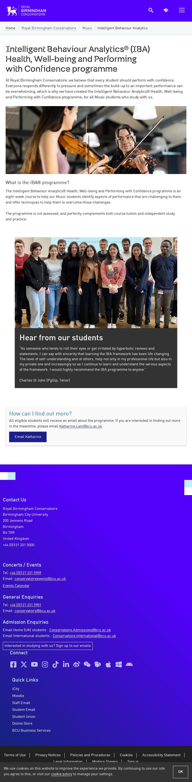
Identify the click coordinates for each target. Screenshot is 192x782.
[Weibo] (76, 664)
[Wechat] (87, 664)
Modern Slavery (105, 762)
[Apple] (108, 664)
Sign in (133, 762)
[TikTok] (55, 664)
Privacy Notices (48, 755)
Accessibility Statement (161, 755)
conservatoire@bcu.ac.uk (35, 611)
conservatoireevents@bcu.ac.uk (40, 579)
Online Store (22, 724)
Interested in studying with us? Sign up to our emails (47, 646)
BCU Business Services (31, 731)
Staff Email (21, 703)
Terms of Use (15, 755)
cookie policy (61, 774)
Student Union (23, 717)
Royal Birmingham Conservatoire (49, 28)
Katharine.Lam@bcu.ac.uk (80, 426)
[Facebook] (13, 664)
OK (180, 772)
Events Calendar (16, 586)
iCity (15, 689)
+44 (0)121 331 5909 (25, 573)
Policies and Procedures (90, 755)
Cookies (126, 755)
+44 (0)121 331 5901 (25, 605)
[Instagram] (44, 664)
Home (10, 28)
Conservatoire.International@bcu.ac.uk (84, 636)
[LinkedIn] (66, 664)
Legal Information (68, 762)
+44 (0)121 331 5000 (18, 545)
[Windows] (118, 664)
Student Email (23, 710)
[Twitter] (23, 664)
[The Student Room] (97, 664)
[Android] (129, 664)
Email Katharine (28, 437)
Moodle (18, 696)
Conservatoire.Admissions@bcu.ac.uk (80, 630)
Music (87, 28)
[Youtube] (34, 664)
